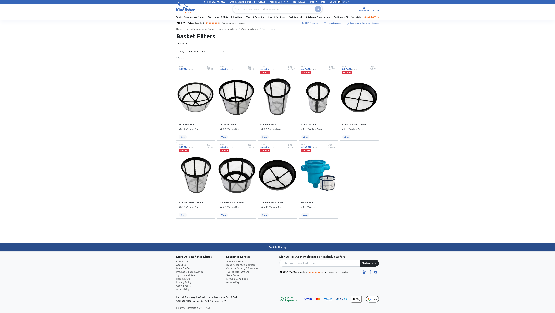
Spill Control (295, 17)
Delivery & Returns (236, 261)
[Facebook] (370, 271)
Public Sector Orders (237, 271)
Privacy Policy (183, 282)
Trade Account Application (240, 264)
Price (181, 43)
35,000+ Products (310, 23)
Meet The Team (184, 268)
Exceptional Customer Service (364, 23)
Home (179, 29)
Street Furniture (276, 17)
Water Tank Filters (249, 29)
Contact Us (182, 261)
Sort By (180, 51)
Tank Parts (232, 29)
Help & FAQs (299, 1)
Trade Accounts (317, 1)
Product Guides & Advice (189, 271)
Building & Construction (317, 17)
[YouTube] (375, 271)
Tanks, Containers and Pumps (200, 29)
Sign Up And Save (185, 275)
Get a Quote (232, 275)
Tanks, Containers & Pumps (190, 17)
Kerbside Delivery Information (242, 268)
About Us (181, 264)
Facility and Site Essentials (347, 17)
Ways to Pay (232, 282)
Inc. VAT (347, 1)
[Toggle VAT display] (339, 1)
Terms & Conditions (237, 278)
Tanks (221, 29)
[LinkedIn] (365, 271)
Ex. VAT (333, 1)
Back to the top (277, 247)
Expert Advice (334, 23)
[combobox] (277, 9)
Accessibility (182, 289)
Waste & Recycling (255, 17)
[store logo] (185, 7)
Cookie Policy (183, 285)
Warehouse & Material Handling (225, 17)
